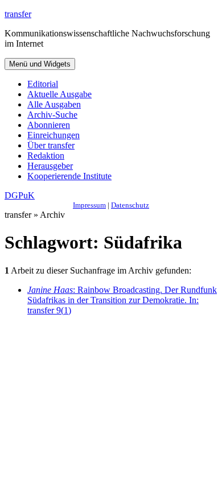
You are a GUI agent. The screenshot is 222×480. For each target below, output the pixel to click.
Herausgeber (50, 166)
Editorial (42, 84)
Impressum (89, 205)
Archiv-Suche (52, 114)
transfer (18, 14)
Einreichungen (53, 135)
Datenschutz (130, 205)
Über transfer (51, 145)
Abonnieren (48, 125)
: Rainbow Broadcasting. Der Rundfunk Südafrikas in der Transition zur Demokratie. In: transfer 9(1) (122, 300)
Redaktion (45, 155)
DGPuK (20, 195)
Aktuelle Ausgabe (59, 94)
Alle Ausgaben (54, 104)
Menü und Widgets (40, 64)
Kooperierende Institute (69, 176)
